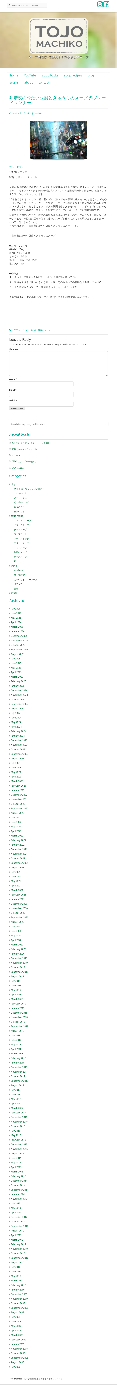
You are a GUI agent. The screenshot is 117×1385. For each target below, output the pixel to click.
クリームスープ (21, 525)
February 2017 (18, 1112)
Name (12, 379)
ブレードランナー (19, 167)
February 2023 (18, 785)
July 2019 (15, 981)
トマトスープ (20, 547)
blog (91, 75)
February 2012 (18, 1244)
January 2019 (18, 1008)
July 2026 (15, 608)
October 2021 (18, 858)
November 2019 (19, 962)
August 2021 (17, 867)
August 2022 (17, 813)
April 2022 (16, 831)
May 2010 (16, 1276)
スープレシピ (31, 330)
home (14, 75)
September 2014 (19, 1189)
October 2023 (18, 749)
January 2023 (18, 790)
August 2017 (17, 1085)
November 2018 (19, 1017)
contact (44, 82)
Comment (14, 349)
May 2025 (16, 667)
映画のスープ (44, 330)
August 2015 (17, 1153)
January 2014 (18, 1194)
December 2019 (19, 958)
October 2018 (18, 1021)
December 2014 (19, 1180)
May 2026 (16, 617)
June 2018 (16, 1040)
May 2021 (16, 881)
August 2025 (17, 654)
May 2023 (16, 772)
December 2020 (19, 903)
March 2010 (17, 1280)
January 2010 (18, 1289)
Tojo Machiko (36, 113)
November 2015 (19, 1148)
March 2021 (17, 890)
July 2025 (15, 658)
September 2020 (19, 917)
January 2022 (18, 844)
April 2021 (16, 885)
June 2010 (16, 1271)
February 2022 (18, 840)
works (14, 82)
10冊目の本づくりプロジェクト (29, 488)
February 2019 (18, 1003)
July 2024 (15, 713)
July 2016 (15, 1130)
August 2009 (17, 1312)
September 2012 (19, 1226)
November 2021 (19, 853)
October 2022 (18, 803)
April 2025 (16, 672)
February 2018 (18, 1058)
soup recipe (17, 515)
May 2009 (16, 1326)
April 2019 (16, 994)
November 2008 (19, 1348)
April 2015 (16, 1167)
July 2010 (15, 1267)
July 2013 (15, 1203)
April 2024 (16, 726)
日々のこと (19, 506)
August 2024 (17, 708)
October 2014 (18, 1185)
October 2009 (18, 1303)
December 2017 (19, 1067)
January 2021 (18, 899)
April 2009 (16, 1330)
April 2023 (16, 776)
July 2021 (15, 872)
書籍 (16, 588)
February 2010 (18, 1285)
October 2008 (18, 1353)
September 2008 (19, 1357)
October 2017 (18, 1076)
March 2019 (17, 999)
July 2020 (15, 926)
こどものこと (20, 493)
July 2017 (15, 1089)
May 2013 (16, 1208)
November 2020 (19, 908)
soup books (50, 75)
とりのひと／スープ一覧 (26, 579)
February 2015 (18, 1176)
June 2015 (16, 1158)
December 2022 (19, 794)
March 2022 (17, 835)
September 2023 (19, 754)
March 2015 (17, 1171)
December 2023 (19, 740)
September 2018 (19, 1026)
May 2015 (16, 1162)
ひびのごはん (18, 467)
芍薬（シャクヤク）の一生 (24, 449)
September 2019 (19, 971)
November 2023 (19, 744)
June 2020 (16, 931)
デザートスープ (21, 543)
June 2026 (16, 613)
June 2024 (16, 717)
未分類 (14, 593)
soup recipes (73, 75)
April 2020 (16, 940)
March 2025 (17, 676)
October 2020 (18, 912)
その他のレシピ (21, 502)
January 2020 (18, 953)
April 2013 (16, 1212)
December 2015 (19, 1144)
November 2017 (19, 1071)
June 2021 (16, 876)
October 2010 (18, 1253)
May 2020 (16, 935)
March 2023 (17, 781)
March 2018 (17, 1053)
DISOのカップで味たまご (24, 461)
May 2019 (16, 990)
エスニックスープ (22, 520)
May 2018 (16, 1044)
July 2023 (15, 763)
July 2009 (15, 1316)
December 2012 (19, 1217)
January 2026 (18, 631)
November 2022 (19, 799)
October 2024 (18, 699)
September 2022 (19, 808)
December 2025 (19, 635)
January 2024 (18, 735)
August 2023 (17, 758)
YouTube (30, 75)
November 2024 (19, 694)
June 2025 (16, 663)
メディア (18, 584)
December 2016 (19, 1117)
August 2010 (17, 1262)
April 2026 (16, 622)
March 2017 (17, 1108)
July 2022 (15, 817)
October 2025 (18, 645)
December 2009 (19, 1294)
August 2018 (17, 1030)
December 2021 (19, 849)
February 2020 (18, 949)
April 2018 (16, 1049)
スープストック (21, 538)
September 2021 (19, 862)
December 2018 (19, 1012)
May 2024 (16, 722)
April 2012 (16, 1235)
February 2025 (18, 681)
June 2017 (16, 1094)
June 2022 (16, 822)
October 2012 (18, 1221)
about (28, 82)
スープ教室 (19, 574)
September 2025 (19, 649)
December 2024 (19, 690)
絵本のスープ (20, 556)
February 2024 (18, 731)
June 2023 (16, 767)
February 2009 (18, 1339)
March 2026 (17, 626)
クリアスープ (18, 330)
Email (12, 389)
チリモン (16, 455)
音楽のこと (19, 511)
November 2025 (19, 640)
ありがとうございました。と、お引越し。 (32, 443)
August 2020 (17, 921)
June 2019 (16, 985)
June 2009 (16, 1321)
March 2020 (17, 944)
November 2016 (19, 1121)
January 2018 (18, 1062)
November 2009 (19, 1298)
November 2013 (19, 1198)
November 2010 (19, 1248)
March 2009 (17, 1335)
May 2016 (16, 1135)
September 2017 (19, 1080)
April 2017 (16, 1103)
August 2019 (17, 976)
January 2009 (18, 1344)
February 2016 (18, 1139)
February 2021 (18, 894)
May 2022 (16, 826)
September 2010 (19, 1257)
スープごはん (20, 534)
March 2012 (17, 1239)
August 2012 (17, 1230)
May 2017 (16, 1099)
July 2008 (15, 1366)
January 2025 (18, 685)
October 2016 (18, 1126)
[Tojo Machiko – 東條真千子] (58, 36)
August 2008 (17, 1362)
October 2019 (18, 967)
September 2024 (19, 704)
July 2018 (15, 1035)
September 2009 (19, 1307)
